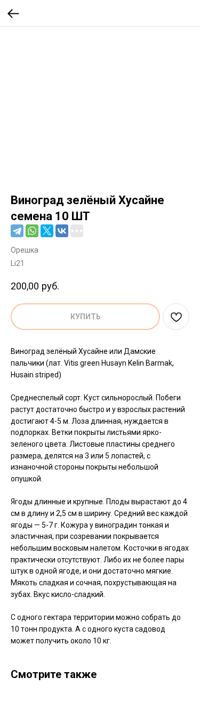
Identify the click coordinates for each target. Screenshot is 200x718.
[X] (47, 230)
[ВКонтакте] (61, 230)
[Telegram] (17, 230)
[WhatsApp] (32, 230)
